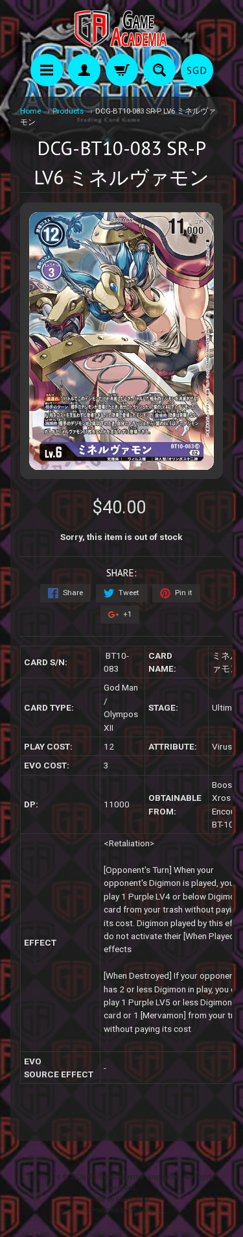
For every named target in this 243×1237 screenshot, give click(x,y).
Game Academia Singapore (133, 1177)
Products (68, 111)
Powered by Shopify (122, 1210)
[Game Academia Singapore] (121, 28)
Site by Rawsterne (121, 1199)
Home (30, 111)
